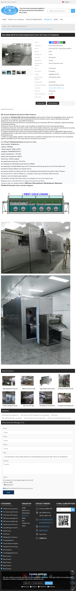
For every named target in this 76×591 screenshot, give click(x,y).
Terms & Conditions (27, 488)
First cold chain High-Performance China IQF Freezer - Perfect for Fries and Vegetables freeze (29, 406)
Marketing (52, 586)
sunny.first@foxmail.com (46, 519)
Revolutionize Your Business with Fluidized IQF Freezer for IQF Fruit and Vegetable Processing (47, 406)
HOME (4, 19)
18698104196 (43, 530)
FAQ (61, 19)
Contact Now (41, 103)
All (9, 26)
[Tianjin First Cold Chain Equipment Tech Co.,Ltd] (9, 10)
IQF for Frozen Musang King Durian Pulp (59, 418)
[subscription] (73, 510)
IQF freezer (5, 114)
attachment (9, 484)
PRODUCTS (48, 19)
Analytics (34, 586)
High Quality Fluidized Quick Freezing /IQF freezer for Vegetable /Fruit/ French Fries (47, 389)
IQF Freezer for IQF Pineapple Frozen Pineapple (35, 415)
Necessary (26, 586)
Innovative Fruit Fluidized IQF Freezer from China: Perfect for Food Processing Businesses (65, 406)
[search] (73, 11)
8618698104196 (44, 526)
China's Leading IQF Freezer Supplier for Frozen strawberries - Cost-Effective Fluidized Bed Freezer (10, 406)
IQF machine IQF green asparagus (12, 418)
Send (8, 492)
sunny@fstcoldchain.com (46, 522)
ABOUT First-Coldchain (16, 19)
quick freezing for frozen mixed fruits (35, 418)
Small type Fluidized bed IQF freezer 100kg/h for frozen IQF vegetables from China (65, 389)
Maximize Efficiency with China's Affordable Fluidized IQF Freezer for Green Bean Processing (28, 389)
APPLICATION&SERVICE (34, 19)
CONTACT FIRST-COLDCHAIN (26, 523)
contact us (43, 538)
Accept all (49, 583)
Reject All (27, 583)
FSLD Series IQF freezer (19, 26)
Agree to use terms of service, (19, 488)
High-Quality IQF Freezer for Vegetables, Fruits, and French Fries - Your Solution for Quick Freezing (10, 389)
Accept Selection (38, 583)
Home (4, 26)
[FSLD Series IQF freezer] (52, 97)
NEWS (56, 19)
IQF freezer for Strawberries (10, 415)
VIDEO (24, 526)
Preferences (43, 586)
